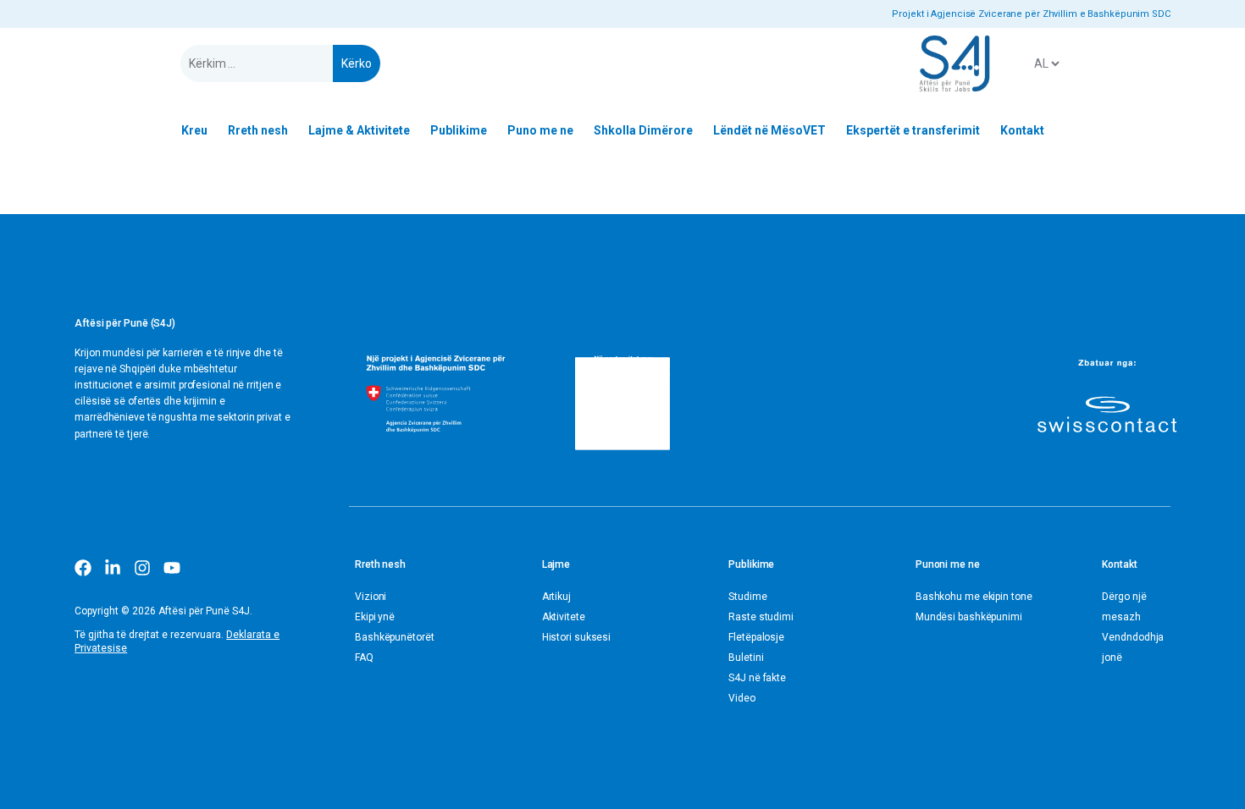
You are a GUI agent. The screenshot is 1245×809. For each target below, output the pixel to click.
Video (741, 698)
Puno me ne (540, 130)
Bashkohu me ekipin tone (974, 597)
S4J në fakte (757, 678)
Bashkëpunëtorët (394, 637)
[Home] (954, 63)
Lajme (556, 564)
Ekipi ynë (375, 617)
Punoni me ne (948, 564)
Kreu (194, 130)
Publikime (458, 130)
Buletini (745, 657)
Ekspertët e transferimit (913, 130)
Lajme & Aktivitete (359, 130)
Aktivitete (563, 617)
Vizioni (370, 597)
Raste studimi (761, 617)
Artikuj (556, 597)
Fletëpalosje (756, 637)
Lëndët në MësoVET (769, 130)
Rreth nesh (258, 130)
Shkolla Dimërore (643, 130)
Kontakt (1022, 130)
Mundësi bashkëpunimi (969, 617)
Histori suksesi (576, 637)
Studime (747, 597)
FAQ (364, 657)
